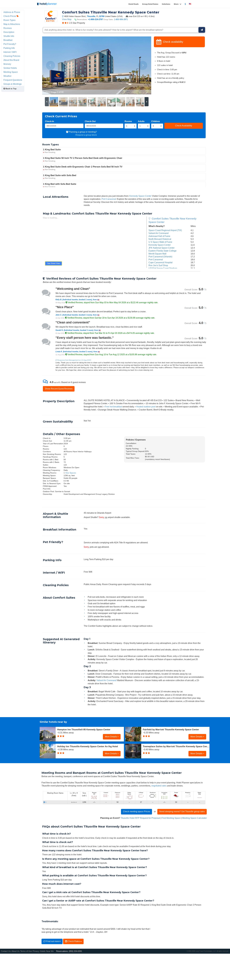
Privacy (36, 951)
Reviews (7, 28)
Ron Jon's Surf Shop (158, 265)
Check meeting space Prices (136, 811)
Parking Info (9, 48)
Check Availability (183, 125)
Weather (7, 76)
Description (8, 32)
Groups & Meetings (12, 84)
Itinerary (7, 64)
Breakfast (7, 40)
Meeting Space (10, 72)
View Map (66, 19)
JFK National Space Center (161, 248)
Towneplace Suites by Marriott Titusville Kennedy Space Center (176, 746)
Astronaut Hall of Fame (159, 236)
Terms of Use (26, 951)
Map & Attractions (11, 24)
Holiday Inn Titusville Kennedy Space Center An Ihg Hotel (87, 746)
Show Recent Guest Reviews (59, 388)
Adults (141, 121)
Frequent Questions (12, 80)
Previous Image (50, 65)
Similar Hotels (10, 68)
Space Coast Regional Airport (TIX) (165, 230)
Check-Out (90, 121)
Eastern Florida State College (162, 251)
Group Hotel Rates (150, 4)
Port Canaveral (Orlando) (160, 256)
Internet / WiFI (10, 52)
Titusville (91, 16)
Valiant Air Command (159, 233)
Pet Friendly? (9, 44)
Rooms (128, 121)
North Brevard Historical (160, 239)
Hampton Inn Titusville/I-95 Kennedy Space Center (83, 729)
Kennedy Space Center (140, 196)
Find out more (53, 941)
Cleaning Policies (11, 56)
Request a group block (86, 135)
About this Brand (11, 60)
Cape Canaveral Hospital (160, 262)
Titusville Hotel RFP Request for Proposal (140, 818)
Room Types (9, 20)
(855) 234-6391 (75, 951)
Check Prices (10, 16)
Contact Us (6, 951)
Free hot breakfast (113, 406)
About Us (15, 951)
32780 (101, 16)
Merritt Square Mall (157, 253)
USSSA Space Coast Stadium (163, 268)
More (176, 4)
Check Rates (73, 941)
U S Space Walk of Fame (160, 242)
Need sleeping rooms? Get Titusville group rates (182, 811)
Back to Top (11, 89)
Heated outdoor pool (145, 406)
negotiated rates (159, 785)
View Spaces (70, 473)
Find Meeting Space (171, 818)
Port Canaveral (109, 199)
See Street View (53, 263)
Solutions (166, 4)
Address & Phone (11, 12)
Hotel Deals (133, 4)
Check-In (49, 121)
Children (155, 121)
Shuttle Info (8, 36)
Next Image (142, 65)
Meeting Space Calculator (194, 818)
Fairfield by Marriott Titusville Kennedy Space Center (171, 729)
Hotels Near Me (47, 951)
